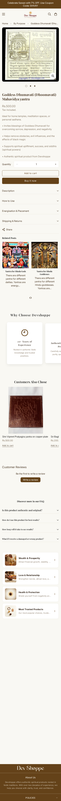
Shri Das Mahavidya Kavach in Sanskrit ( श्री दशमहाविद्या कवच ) (44, 274)
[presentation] (29, 297)
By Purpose (19, 23)
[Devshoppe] (30, 14)
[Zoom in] (53, 76)
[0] (55, 14)
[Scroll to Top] (56, 786)
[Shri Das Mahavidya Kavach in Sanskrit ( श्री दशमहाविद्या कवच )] (44, 255)
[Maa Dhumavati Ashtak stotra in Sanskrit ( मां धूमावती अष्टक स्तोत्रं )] (15, 255)
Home (5, 23)
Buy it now (30, 180)
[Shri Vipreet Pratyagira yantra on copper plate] (25, 410)
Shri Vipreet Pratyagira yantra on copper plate (25, 436)
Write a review (30, 479)
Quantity (6, 164)
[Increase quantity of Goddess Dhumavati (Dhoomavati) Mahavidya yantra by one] (55, 164)
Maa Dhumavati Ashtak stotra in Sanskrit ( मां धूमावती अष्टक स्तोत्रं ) (16, 274)
